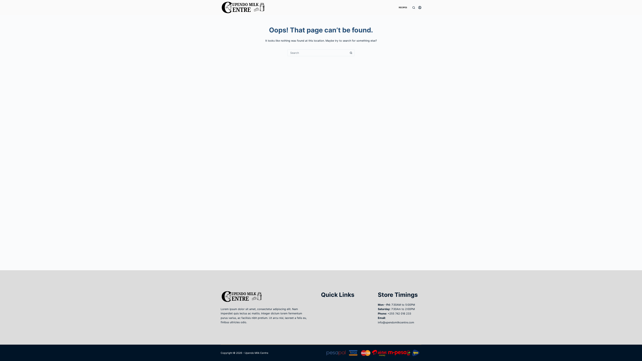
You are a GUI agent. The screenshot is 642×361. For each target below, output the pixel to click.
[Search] (413, 7)
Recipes (403, 7)
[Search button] (351, 52)
